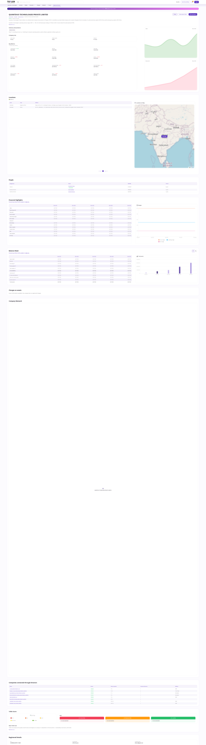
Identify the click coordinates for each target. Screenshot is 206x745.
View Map (164, 136)
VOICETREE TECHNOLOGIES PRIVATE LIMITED (18, 699)
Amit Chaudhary (71, 189)
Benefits (178, 2)
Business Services (20, 16)
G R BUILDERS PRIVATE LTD (15, 688)
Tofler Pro (27, 202)
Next (106, 171)
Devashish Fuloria (71, 186)
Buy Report (193, 14)
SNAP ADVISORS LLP (13, 697)
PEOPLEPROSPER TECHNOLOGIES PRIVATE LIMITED (19, 695)
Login (196, 2)
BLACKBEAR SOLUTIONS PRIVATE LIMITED (17, 693)
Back (100, 171)
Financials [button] (32, 5)
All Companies (11, 16)
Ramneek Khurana (71, 191)
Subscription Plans (183, 14)
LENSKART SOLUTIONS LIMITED (15, 701)
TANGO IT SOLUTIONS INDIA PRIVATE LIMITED (18, 690)
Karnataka (15, 16)
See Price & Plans (185, 2)
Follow (175, 14)
